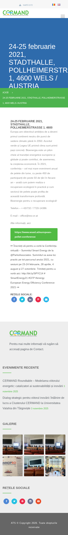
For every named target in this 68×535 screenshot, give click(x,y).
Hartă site (28, 5)
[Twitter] (22, 299)
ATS (13, 523)
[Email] (46, 299)
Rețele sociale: (21, 294)
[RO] (53, 4)
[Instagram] (30, 501)
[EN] (59, 4)
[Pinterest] (38, 299)
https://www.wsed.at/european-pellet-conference (33, 234)
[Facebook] (14, 299)
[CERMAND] (24, 13)
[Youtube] (38, 501)
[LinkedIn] (30, 299)
